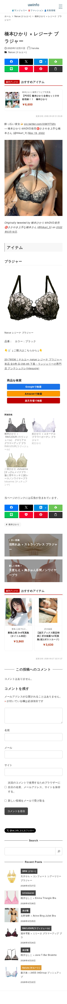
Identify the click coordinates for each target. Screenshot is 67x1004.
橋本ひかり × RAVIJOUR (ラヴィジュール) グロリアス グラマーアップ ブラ (16, 438)
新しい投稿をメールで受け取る (26, 800)
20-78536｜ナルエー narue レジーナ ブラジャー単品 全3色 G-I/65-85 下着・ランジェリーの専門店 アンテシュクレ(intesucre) (33, 364)
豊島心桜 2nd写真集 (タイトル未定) (18, 634)
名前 (7, 730)
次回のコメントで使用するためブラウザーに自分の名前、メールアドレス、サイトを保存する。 (34, 787)
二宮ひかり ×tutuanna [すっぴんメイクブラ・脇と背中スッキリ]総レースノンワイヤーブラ (16, 473)
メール (8, 747)
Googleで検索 (33, 386)
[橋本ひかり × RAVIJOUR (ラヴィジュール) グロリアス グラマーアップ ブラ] (17, 425)
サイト (8, 765)
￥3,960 (18, 641)
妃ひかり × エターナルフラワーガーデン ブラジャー (44, 436)
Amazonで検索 (33, 393)
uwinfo (33, 5)
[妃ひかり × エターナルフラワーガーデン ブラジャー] (44, 425)
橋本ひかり (13, 524)
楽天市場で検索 (33, 400)
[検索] (58, 851)
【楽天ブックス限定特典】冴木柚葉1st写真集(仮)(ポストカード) (48, 636)
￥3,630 (48, 644)
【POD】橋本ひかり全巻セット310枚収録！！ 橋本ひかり (40, 97)
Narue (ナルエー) (17, 52)
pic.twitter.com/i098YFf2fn (40, 124)
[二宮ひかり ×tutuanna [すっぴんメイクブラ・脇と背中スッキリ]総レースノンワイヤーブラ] (17, 460)
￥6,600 (27, 104)
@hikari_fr (44, 227)
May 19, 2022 (36, 133)
